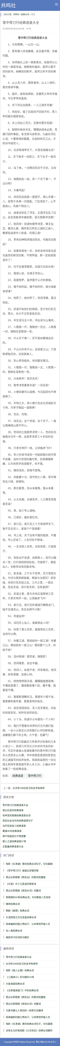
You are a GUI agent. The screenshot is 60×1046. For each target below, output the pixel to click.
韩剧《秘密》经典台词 (17, 910)
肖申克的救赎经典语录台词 (16, 815)
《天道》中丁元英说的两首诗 (21, 884)
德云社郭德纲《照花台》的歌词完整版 (26, 877)
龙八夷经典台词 (14, 930)
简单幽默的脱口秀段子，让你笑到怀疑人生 (28, 924)
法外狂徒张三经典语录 (14, 825)
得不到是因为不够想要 (14, 836)
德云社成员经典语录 (13, 810)
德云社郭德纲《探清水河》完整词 (23, 890)
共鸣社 (8, 5)
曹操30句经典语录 (12, 831)
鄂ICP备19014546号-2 (46, 1042)
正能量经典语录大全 (13, 846)
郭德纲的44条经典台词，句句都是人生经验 (28, 897)
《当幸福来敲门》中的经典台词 (22, 990)
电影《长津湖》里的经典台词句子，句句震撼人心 (31, 864)
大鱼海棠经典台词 (15, 983)
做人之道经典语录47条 (14, 841)
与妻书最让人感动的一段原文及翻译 (24, 1010)
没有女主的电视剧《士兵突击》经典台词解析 (29, 1030)
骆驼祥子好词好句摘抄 (17, 937)
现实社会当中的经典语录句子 (17, 820)
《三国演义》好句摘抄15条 (20, 977)
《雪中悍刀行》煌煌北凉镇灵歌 (22, 870)
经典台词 (25, 14)
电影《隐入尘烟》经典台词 (20, 970)
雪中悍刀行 (34, 775)
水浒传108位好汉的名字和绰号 (29, 788)
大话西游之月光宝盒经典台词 (21, 917)
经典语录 (17, 775)
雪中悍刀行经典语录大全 (15, 805)
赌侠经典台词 (13, 904)
